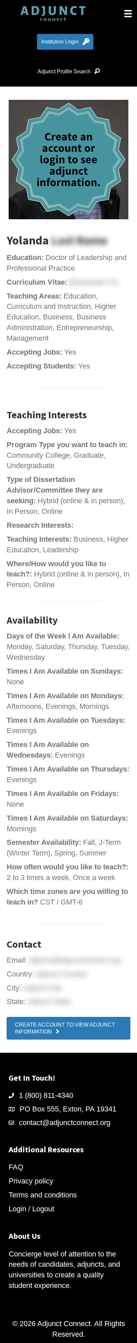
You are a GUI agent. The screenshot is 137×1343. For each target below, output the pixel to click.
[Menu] (128, 14)
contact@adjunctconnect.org (64, 1122)
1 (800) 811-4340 (46, 1095)
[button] (68, 1028)
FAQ (16, 1167)
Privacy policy (31, 1181)
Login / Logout (31, 1209)
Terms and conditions (43, 1195)
